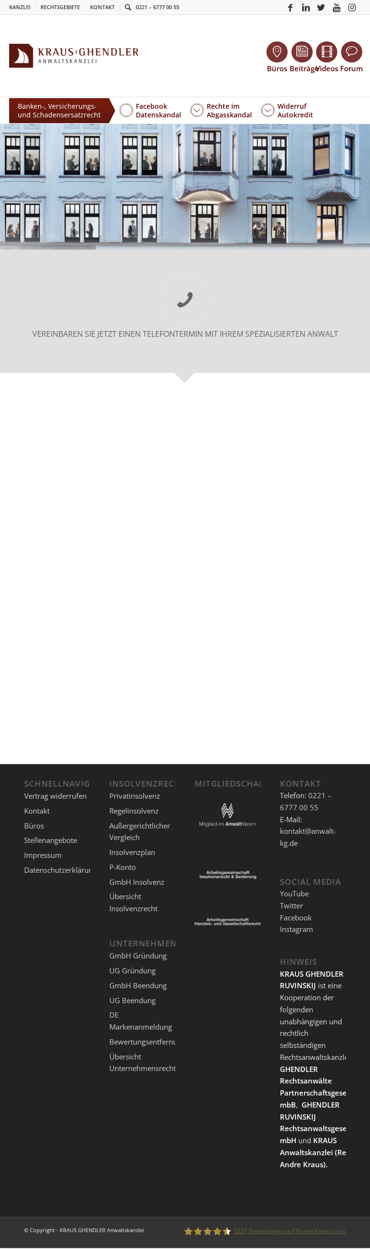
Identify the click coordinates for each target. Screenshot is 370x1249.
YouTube (294, 893)
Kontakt (102, 7)
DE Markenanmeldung (140, 1021)
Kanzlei (19, 7)
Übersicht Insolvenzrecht (133, 902)
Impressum (43, 855)
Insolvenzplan (132, 852)
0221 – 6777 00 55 (157, 7)
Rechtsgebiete (60, 7)
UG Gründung (132, 970)
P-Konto (122, 867)
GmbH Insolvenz (136, 882)
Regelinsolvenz (134, 811)
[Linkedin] (306, 7)
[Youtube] (337, 7)
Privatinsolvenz (134, 796)
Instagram (296, 929)
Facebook (296, 917)
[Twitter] (321, 7)
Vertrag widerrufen (55, 796)
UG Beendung (132, 1000)
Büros (34, 825)
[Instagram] (352, 7)
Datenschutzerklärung (60, 870)
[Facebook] (290, 7)
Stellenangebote (50, 840)
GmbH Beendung (138, 985)
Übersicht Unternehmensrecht (142, 1062)
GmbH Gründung (138, 955)
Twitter (291, 905)
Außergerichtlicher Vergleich (139, 831)
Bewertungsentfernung (147, 1041)
